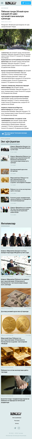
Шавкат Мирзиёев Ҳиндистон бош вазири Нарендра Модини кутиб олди (15, 251)
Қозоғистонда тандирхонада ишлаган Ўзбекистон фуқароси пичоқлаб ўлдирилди (15, 400)
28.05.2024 (4, 21)
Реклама (16, 420)
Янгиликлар (4, 8)
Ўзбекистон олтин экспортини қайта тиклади (14, 371)
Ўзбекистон (4, 247)
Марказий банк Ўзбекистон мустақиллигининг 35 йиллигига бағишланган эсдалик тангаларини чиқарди (14, 340)
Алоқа (17, 423)
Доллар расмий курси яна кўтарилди (14, 311)
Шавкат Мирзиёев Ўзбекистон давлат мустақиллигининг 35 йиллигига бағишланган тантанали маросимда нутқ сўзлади (15, 281)
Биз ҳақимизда (16, 417)
